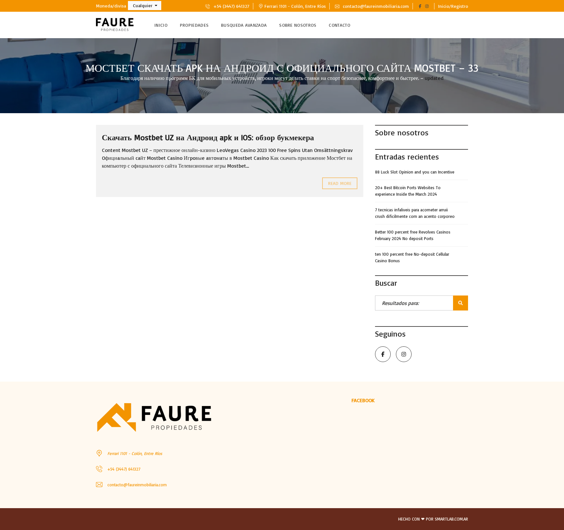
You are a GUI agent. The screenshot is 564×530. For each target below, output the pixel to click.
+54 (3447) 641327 (230, 6)
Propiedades (194, 25)
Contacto (339, 25)
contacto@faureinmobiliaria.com (375, 6)
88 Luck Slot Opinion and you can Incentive (414, 171)
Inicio (160, 25)
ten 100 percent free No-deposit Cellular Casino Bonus (412, 257)
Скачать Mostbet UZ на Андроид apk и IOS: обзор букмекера (208, 137)
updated (434, 78)
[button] (144, 5)
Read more (340, 183)
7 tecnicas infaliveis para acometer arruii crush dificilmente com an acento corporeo (415, 213)
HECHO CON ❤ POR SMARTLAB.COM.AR (433, 519)
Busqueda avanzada (244, 25)
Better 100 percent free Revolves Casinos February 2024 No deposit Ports (412, 235)
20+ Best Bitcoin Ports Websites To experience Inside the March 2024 (408, 191)
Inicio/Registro (453, 6)
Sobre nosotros (297, 25)
